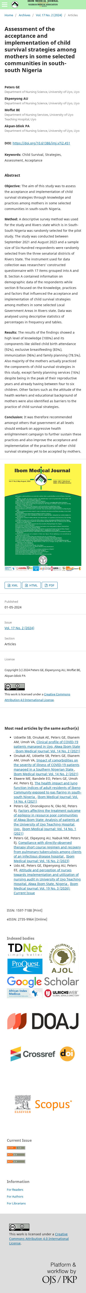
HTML (33, 585)
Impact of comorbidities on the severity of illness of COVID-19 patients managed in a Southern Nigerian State (46, 765)
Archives (24, 15)
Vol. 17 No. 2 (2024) (49, 15)
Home (9, 15)
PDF (51, 585)
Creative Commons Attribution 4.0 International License (39, 1238)
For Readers (15, 1190)
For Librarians (16, 1203)
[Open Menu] (4, 4)
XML (14, 585)
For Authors (15, 1196)
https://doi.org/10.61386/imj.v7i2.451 (41, 143)
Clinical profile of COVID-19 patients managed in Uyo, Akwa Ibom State (47, 744)
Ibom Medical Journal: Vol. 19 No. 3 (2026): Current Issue (46, 888)
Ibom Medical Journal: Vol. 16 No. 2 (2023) (44, 858)
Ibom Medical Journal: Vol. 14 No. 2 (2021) (48, 751)
